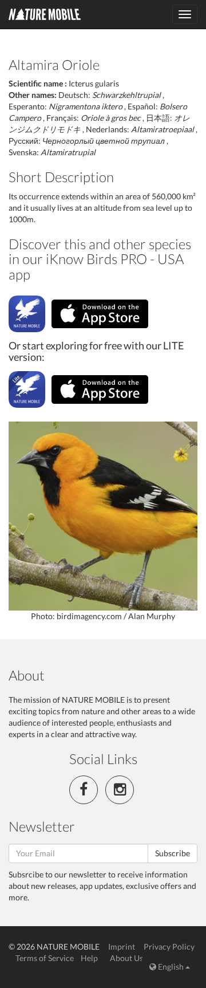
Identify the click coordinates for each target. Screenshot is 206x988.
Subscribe (172, 853)
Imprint (121, 946)
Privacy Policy (169, 946)
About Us (126, 958)
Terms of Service (44, 958)
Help (89, 958)
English (170, 966)
